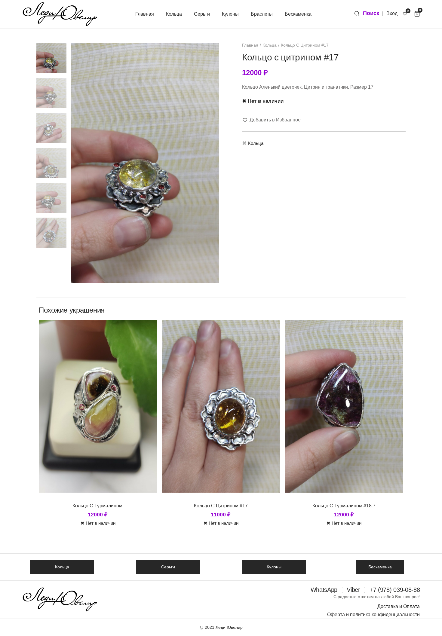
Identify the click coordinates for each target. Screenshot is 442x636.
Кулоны (230, 14)
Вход (391, 13)
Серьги (202, 14)
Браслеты (262, 14)
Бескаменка (298, 14)
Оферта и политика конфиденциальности (373, 614)
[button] (271, 120)
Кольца (174, 14)
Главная (144, 14)
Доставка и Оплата (398, 606)
